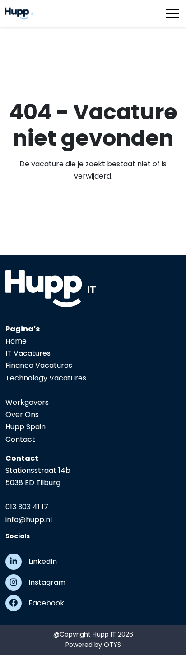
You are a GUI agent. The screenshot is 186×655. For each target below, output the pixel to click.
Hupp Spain (25, 426)
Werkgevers (27, 402)
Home (16, 341)
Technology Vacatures (45, 378)
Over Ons (22, 414)
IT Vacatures (28, 353)
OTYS (112, 644)
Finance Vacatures (38, 365)
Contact (20, 439)
